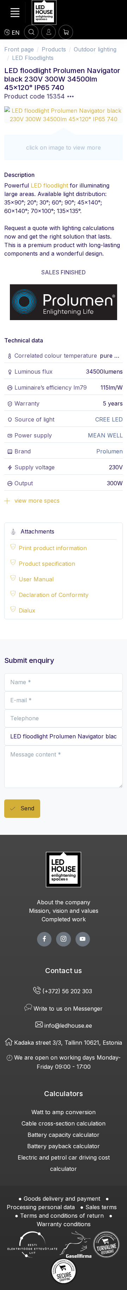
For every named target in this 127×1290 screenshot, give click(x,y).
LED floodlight (49, 185)
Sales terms (101, 1207)
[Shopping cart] (66, 32)
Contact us (63, 970)
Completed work (64, 919)
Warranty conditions (64, 1224)
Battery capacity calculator (63, 1134)
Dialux (27, 610)
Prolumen (109, 451)
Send (26, 808)
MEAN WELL (105, 435)
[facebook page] (44, 939)
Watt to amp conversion (63, 1112)
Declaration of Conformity (54, 594)
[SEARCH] (31, 32)
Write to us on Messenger (67, 1008)
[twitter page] (63, 939)
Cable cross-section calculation (63, 1123)
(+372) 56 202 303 (67, 991)
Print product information (53, 548)
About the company (63, 902)
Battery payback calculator (63, 1146)
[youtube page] (82, 939)
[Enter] (48, 32)
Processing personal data (41, 1207)
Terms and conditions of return (62, 1215)
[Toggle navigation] (14, 12)
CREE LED (109, 419)
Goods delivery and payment (62, 1198)
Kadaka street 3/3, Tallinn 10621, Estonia (67, 1042)
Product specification (47, 563)
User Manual (36, 579)
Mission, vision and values (63, 910)
